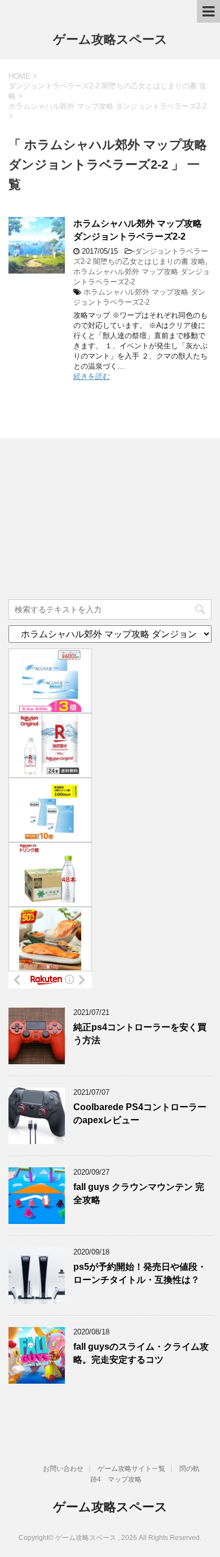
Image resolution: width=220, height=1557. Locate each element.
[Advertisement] (93, 520)
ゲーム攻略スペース (110, 39)
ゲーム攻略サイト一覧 (131, 1469)
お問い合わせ (63, 1469)
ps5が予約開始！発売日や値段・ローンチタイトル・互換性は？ (139, 1273)
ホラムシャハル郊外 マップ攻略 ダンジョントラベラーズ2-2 (137, 230)
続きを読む (91, 376)
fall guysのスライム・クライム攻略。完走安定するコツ (141, 1353)
